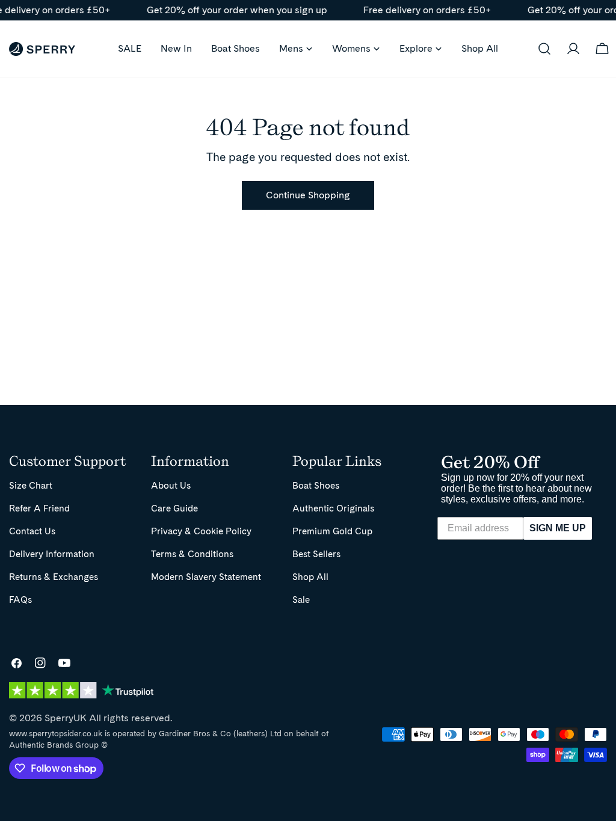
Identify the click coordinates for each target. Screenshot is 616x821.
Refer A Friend (39, 508)
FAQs (20, 599)
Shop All (310, 576)
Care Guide (174, 508)
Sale (301, 599)
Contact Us (32, 531)
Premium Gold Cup (332, 531)
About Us (171, 485)
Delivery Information (51, 554)
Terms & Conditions (192, 554)
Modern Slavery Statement (206, 576)
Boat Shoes (315, 485)
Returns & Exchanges (53, 576)
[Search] (544, 49)
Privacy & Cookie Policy (201, 531)
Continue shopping (308, 195)
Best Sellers (316, 554)
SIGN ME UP (557, 528)
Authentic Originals (333, 508)
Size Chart (30, 485)
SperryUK (66, 718)
